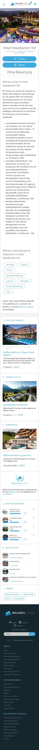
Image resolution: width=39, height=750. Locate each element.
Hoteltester (7, 690)
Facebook (24, 623)
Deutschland (19, 53)
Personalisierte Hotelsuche (12, 659)
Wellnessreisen (19, 599)
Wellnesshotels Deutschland (12, 718)
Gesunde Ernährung (14, 275)
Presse (5, 650)
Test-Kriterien (8, 684)
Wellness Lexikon (9, 665)
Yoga (8, 292)
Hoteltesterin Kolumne (11, 696)
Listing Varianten (9, 708)
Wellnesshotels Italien (10, 730)
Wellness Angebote (10, 662)
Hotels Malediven (9, 736)
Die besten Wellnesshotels (12, 656)
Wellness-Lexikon (26, 307)
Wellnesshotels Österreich (12, 724)
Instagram (19, 626)
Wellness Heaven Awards (11, 699)
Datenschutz (16, 674)
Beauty (25, 265)
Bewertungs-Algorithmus (12, 687)
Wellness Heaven (9, 702)
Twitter (14, 623)
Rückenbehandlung (14, 286)
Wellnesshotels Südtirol (11, 733)
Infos (9, 39)
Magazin (6, 693)
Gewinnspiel (7, 668)
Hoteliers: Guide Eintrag (11, 672)
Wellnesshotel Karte (10, 653)
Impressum (7, 674)
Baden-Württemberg (25, 51)
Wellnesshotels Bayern (11, 721)
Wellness (7, 599)
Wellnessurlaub (28, 594)
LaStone (9, 281)
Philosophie (7, 705)
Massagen (24, 281)
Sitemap (6, 739)
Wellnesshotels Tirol (10, 727)
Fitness (9, 270)
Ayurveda (10, 265)
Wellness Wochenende (12, 594)
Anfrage (21, 59)
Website (21, 65)
